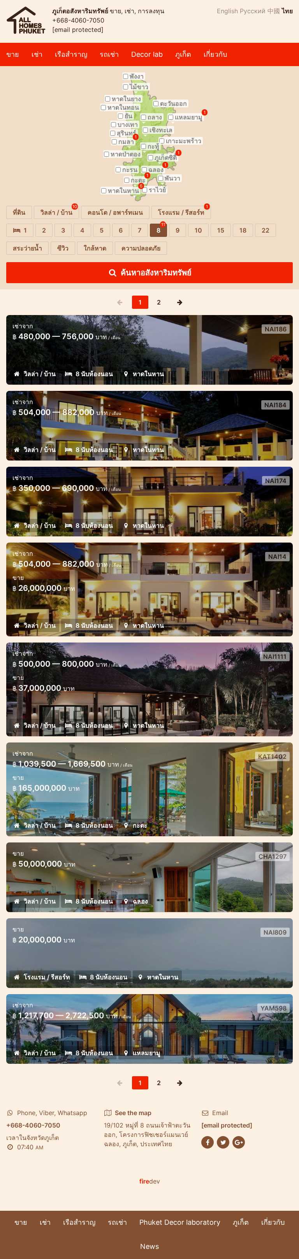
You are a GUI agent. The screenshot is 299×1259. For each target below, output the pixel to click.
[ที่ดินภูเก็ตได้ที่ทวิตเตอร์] (223, 1141)
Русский (253, 11)
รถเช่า (109, 54)
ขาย (12, 54)
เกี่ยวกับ (215, 54)
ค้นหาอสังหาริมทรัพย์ (156, 272)
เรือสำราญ (71, 54)
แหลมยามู (146, 1053)
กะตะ (140, 825)
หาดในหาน (148, 374)
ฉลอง (140, 901)
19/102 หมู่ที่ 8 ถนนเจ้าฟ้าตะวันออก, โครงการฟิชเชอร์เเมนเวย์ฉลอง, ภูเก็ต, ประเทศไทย (147, 1128)
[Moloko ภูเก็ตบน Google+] (238, 1141)
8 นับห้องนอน (94, 374)
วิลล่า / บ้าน (40, 374)
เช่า (37, 54)
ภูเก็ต (183, 54)
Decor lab (147, 54)
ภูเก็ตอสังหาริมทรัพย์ (81, 11)
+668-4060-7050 (78, 20)
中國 (273, 11)
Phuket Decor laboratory (179, 1222)
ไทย (287, 11)
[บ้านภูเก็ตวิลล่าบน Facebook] (207, 1141)
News (149, 1246)
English (227, 11)
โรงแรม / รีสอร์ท (47, 977)
